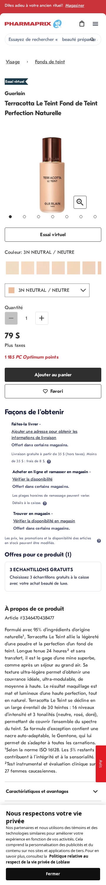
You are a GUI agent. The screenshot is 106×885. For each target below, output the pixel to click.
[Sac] (82, 24)
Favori (56, 391)
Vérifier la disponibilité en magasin (44, 520)
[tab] (53, 791)
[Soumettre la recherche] (92, 39)
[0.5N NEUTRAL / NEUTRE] (12, 267)
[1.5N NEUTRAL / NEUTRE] (73, 267)
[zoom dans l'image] (80, 202)
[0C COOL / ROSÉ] (43, 267)
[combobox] (53, 39)
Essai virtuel (53, 234)
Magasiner (74, 5)
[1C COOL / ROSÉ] (88, 267)
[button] (47, 290)
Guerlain (15, 93)
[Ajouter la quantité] (41, 318)
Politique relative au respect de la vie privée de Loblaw (47, 859)
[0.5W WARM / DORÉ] (27, 267)
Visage (13, 61)
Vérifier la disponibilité (32, 479)
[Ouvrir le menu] (95, 24)
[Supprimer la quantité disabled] (11, 318)
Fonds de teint (50, 61)
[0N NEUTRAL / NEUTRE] (58, 267)
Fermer (53, 873)
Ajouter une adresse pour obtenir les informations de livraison (44, 434)
